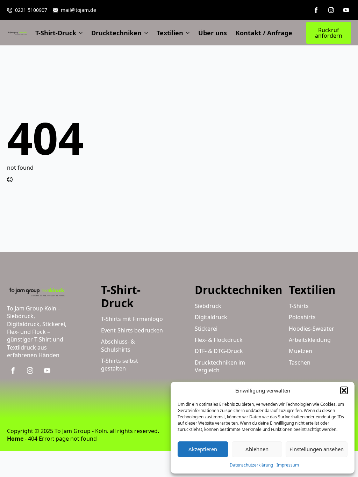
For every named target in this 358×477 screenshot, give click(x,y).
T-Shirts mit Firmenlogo (132, 319)
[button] (344, 390)
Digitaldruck (211, 317)
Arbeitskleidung (310, 340)
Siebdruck (208, 306)
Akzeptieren (202, 449)
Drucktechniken (116, 33)
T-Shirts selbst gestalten (119, 364)
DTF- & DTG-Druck (219, 351)
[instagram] (331, 10)
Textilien (170, 33)
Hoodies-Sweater (311, 328)
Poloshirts (302, 317)
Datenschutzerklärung (251, 465)
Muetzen (300, 351)
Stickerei (206, 328)
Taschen (299, 362)
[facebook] (316, 10)
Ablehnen (256, 449)
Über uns (212, 33)
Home (15, 438)
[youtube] (346, 10)
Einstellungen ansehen (316, 449)
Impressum (288, 465)
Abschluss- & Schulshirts (118, 345)
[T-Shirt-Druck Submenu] (79, 33)
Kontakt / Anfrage (264, 33)
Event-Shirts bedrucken (132, 330)
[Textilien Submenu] (186, 33)
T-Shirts (299, 306)
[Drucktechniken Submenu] (145, 33)
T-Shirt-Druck (55, 33)
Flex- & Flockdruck (219, 340)
